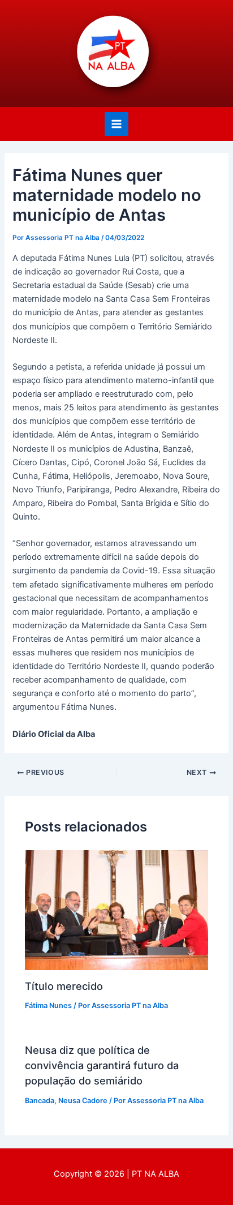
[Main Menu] (116, 124)
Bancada (39, 1100)
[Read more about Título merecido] (116, 909)
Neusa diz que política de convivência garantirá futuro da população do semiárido (102, 1065)
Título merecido (64, 986)
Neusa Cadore (82, 1100)
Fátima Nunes (48, 1005)
